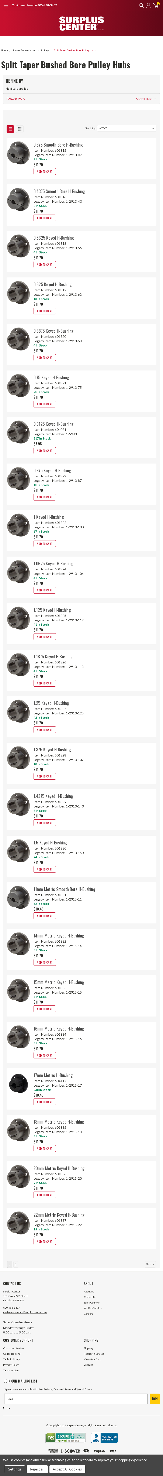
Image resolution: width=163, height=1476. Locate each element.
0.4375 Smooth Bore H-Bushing (59, 191)
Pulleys (45, 50)
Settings (14, 1469)
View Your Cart (92, 1359)
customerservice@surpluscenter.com (25, 1312)
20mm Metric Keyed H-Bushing (59, 1168)
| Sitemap (112, 1425)
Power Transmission (24, 50)
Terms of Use (10, 1370)
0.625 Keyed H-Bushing (53, 284)
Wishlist (88, 1364)
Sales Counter (92, 1302)
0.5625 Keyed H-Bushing (54, 238)
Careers (88, 1313)
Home (4, 50)
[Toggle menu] (6, 7)
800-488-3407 (11, 1307)
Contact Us (90, 1297)
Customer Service (13, 1348)
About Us (89, 1291)
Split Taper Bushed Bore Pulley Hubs (75, 50)
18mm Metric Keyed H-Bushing (59, 1121)
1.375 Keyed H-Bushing (52, 749)
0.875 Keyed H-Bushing (52, 470)
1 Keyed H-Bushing (49, 517)
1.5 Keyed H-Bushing (50, 842)
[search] (140, 5)
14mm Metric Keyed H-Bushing (59, 935)
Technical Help (11, 1359)
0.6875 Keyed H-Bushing (54, 331)
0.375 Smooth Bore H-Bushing (58, 144)
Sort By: (90, 128)
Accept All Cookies (67, 1469)
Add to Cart (44, 171)
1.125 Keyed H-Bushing (52, 610)
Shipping (88, 1348)
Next (149, 1264)
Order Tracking (11, 1353)
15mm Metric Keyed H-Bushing (59, 982)
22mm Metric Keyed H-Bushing (59, 1215)
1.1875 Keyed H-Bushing (53, 656)
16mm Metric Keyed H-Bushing (59, 1028)
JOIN (155, 1398)
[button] (81, 98)
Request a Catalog (94, 1353)
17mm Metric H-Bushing (53, 1075)
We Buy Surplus (93, 1308)
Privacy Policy (11, 1364)
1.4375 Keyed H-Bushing (53, 796)
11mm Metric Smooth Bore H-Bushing (64, 889)
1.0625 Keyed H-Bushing (54, 563)
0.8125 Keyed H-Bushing (54, 424)
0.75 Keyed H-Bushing (51, 377)
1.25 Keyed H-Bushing (51, 703)
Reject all (37, 1469)
